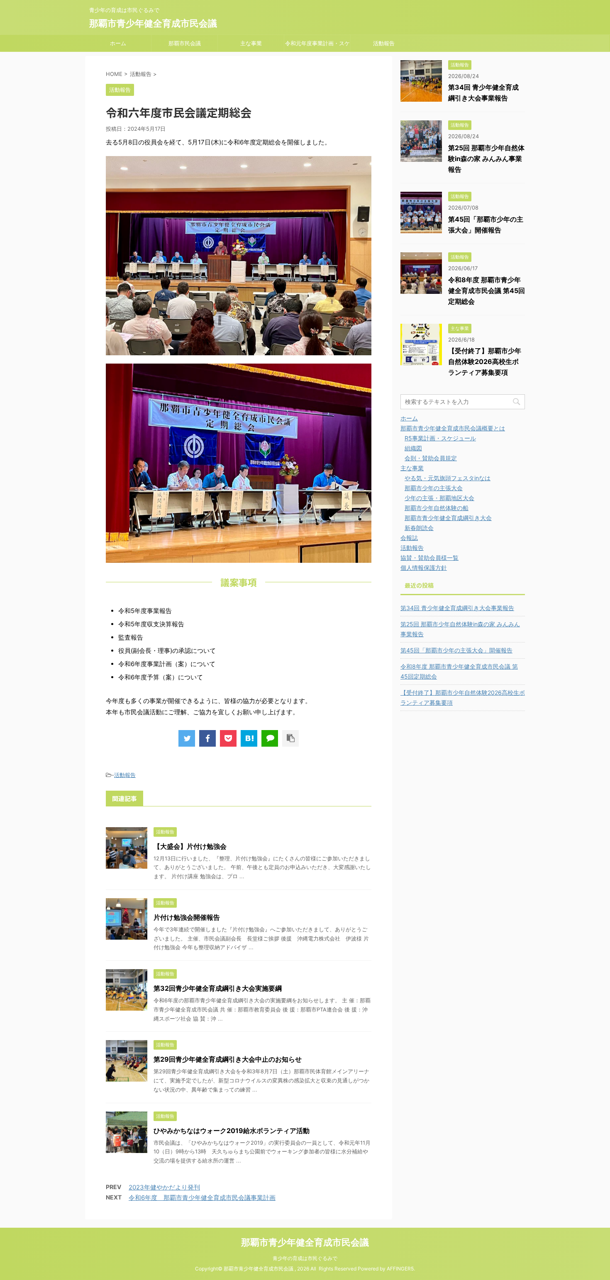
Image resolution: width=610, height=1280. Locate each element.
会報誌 (409, 537)
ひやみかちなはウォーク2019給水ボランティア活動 (232, 1130)
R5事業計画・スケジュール (440, 438)
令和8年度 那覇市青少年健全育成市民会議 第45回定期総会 (486, 290)
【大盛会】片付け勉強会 (190, 846)
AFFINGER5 (400, 1268)
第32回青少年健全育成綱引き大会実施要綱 (218, 988)
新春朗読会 (419, 527)
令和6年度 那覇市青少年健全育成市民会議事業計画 (202, 1198)
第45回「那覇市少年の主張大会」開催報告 (456, 650)
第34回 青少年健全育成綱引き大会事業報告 (457, 607)
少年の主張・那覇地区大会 (439, 497)
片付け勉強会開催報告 (187, 917)
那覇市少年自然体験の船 (436, 507)
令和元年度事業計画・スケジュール (317, 45)
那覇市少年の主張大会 (434, 487)
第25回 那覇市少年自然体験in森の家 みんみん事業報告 (486, 158)
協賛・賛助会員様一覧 (429, 557)
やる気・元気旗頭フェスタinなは (447, 477)
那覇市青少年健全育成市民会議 (153, 23)
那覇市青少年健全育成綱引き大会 (448, 517)
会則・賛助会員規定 (431, 458)
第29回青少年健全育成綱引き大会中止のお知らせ (228, 1059)
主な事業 (251, 43)
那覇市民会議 (184, 43)
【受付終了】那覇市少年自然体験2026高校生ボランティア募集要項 (484, 361)
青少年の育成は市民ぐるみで (305, 1258)
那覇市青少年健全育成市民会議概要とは (452, 428)
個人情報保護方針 (423, 567)
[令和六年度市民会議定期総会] (249, 738)
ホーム (118, 43)
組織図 (413, 448)
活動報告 (384, 43)
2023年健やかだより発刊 (164, 1187)
